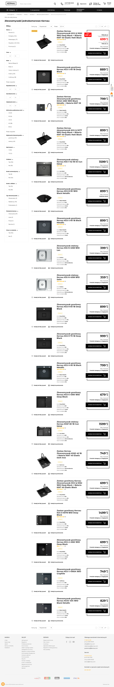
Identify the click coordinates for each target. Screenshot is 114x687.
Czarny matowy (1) (14, 70)
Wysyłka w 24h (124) (14, 43)
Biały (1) (11, 66)
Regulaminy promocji (27, 664)
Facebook (67, 642)
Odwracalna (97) (13, 214)
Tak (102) (11, 162)
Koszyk (109, 3)
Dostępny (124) (13, 36)
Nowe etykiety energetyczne (28, 653)
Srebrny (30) (12, 73)
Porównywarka (25, 657)
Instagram (70, 642)
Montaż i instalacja (26, 660)
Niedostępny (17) (13, 39)
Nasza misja (7, 642)
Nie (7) (10, 236)
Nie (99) (11, 189)
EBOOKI (24, 668)
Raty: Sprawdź (104, 46)
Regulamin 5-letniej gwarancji (50, 647)
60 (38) (10, 123)
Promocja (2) (12, 46)
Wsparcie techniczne (48, 640)
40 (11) (10, 120)
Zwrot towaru (25, 645)
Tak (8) (10, 174)
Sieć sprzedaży (46, 649)
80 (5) (10, 127)
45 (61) (10, 113)
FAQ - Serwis (46, 642)
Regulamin (24, 642)
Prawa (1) (11, 220)
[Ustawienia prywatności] (3, 684)
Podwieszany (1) (13, 205)
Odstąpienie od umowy (27, 649)
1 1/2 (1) (10, 153)
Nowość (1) (11, 32)
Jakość (6, 644)
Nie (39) (11, 165)
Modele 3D (7, 647)
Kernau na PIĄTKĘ (9, 645)
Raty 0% (23, 658)
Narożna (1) (12, 224)
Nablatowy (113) (13, 201)
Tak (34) (11, 186)
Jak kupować (25, 640)
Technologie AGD (26, 666)
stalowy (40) (12, 141)
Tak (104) (11, 233)
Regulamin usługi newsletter (28, 651)
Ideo (108, 684)
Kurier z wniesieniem (26, 662)
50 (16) (10, 116)
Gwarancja (45, 644)
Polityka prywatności (26, 644)
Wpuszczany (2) (13, 198)
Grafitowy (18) (12, 77)
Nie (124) (11, 177)
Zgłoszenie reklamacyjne (49, 645)
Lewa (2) (11, 217)
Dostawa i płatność (26, 655)
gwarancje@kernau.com (91, 648)
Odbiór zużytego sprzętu (27, 647)
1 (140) (10, 150)
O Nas (6, 640)
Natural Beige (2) (13, 63)
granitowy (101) (13, 138)
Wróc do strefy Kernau (11, 17)
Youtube (74, 642)
